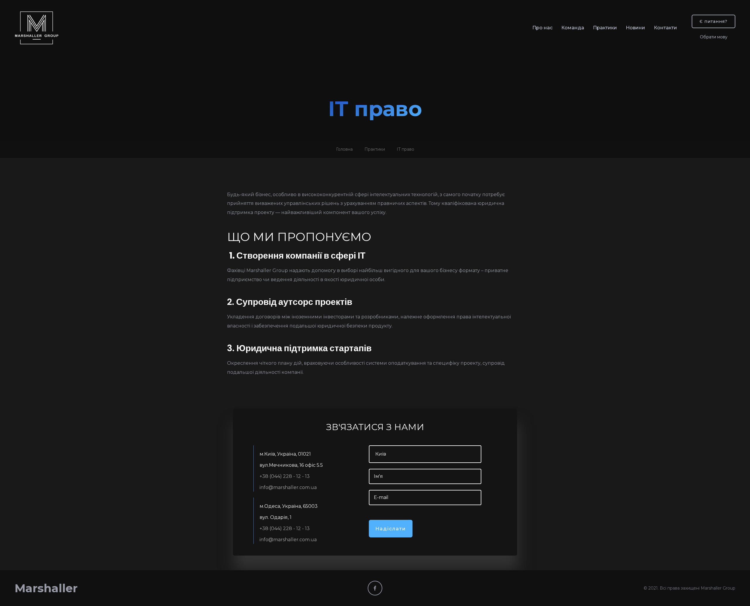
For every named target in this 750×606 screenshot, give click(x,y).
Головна (344, 149)
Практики (605, 27)
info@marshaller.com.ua (288, 487)
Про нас (542, 27)
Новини (635, 27)
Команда (572, 27)
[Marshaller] (37, 28)
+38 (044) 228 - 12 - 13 (285, 476)
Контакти (665, 27)
